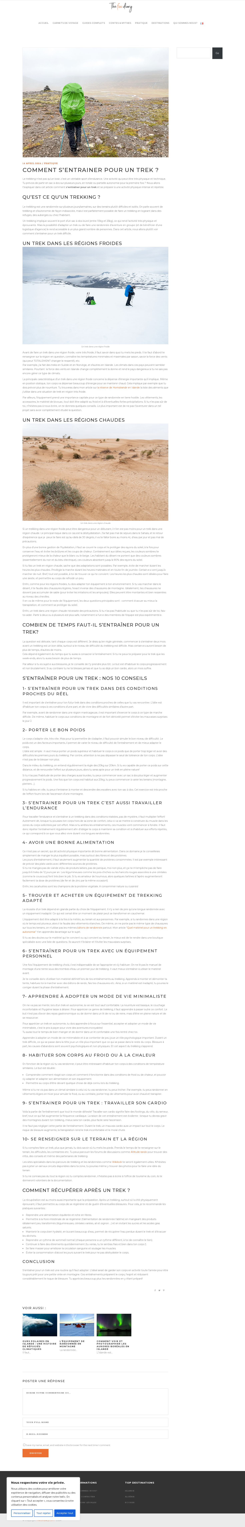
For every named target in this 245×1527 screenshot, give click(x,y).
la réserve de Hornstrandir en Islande (118, 387)
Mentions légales (85, 1502)
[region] (43, 1498)
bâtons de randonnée (89, 927)
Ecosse (130, 1502)
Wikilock (117, 1162)
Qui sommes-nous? (85, 1491)
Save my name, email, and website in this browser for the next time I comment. (68, 1445)
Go (217, 53)
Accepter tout (64, 1513)
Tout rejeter (43, 1513)
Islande (129, 1491)
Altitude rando (139, 1151)
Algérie (130, 1496)
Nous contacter (84, 1496)
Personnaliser (22, 1513)
